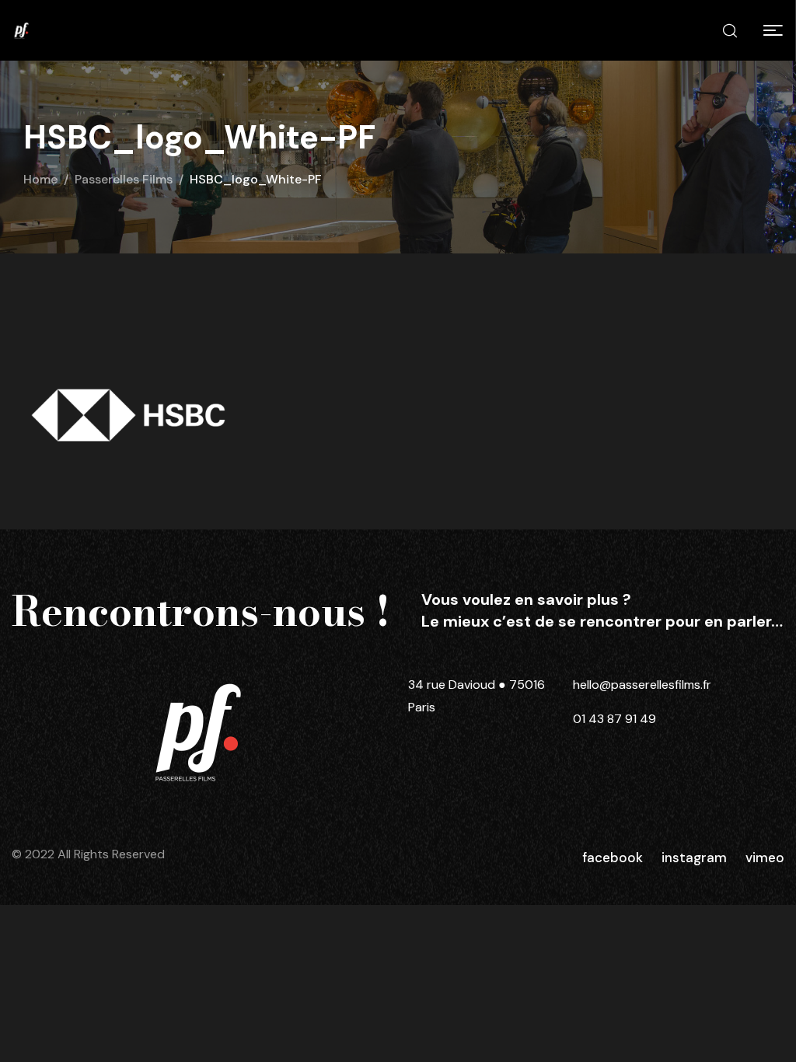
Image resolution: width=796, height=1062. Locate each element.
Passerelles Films (124, 179)
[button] (773, 30)
